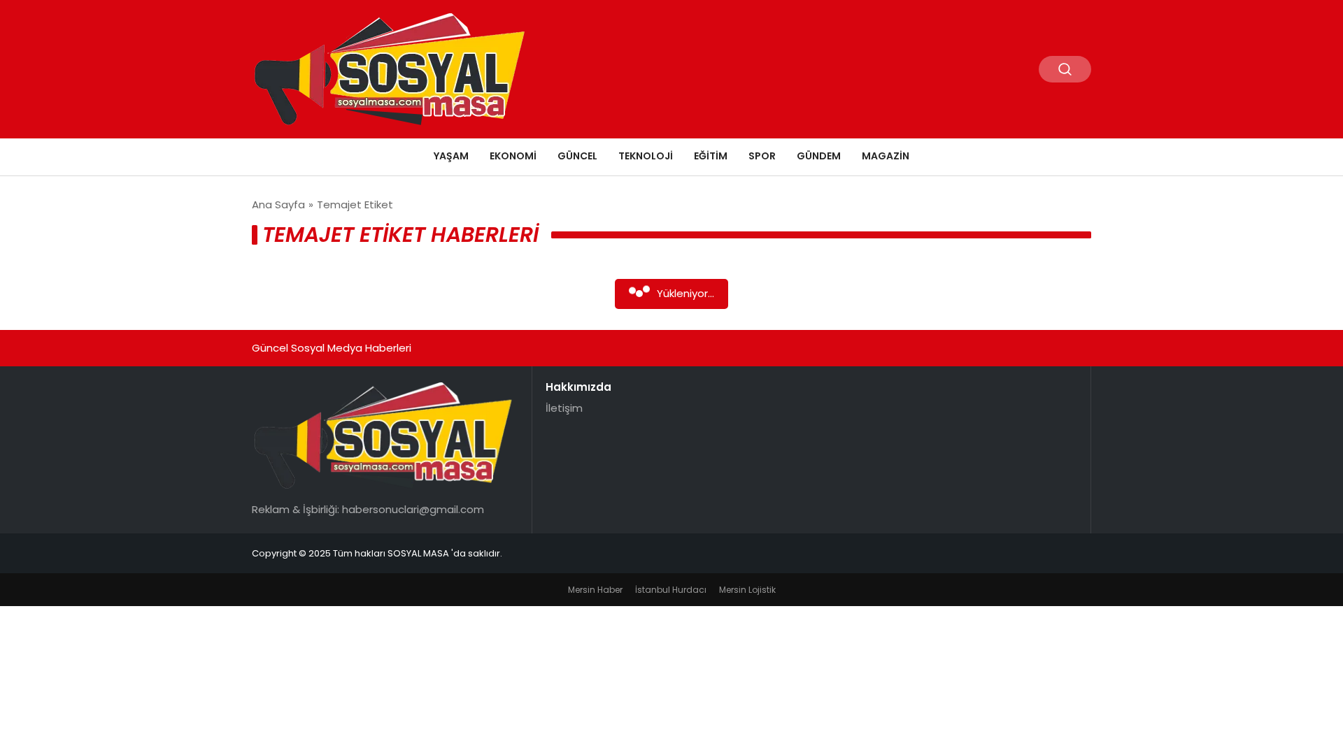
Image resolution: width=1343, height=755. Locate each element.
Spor (762, 156)
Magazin (885, 156)
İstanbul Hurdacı (670, 590)
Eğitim (710, 156)
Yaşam (451, 156)
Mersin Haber (595, 590)
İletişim (564, 408)
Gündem (819, 156)
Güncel (577, 156)
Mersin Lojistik (747, 590)
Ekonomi (513, 156)
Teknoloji (645, 156)
